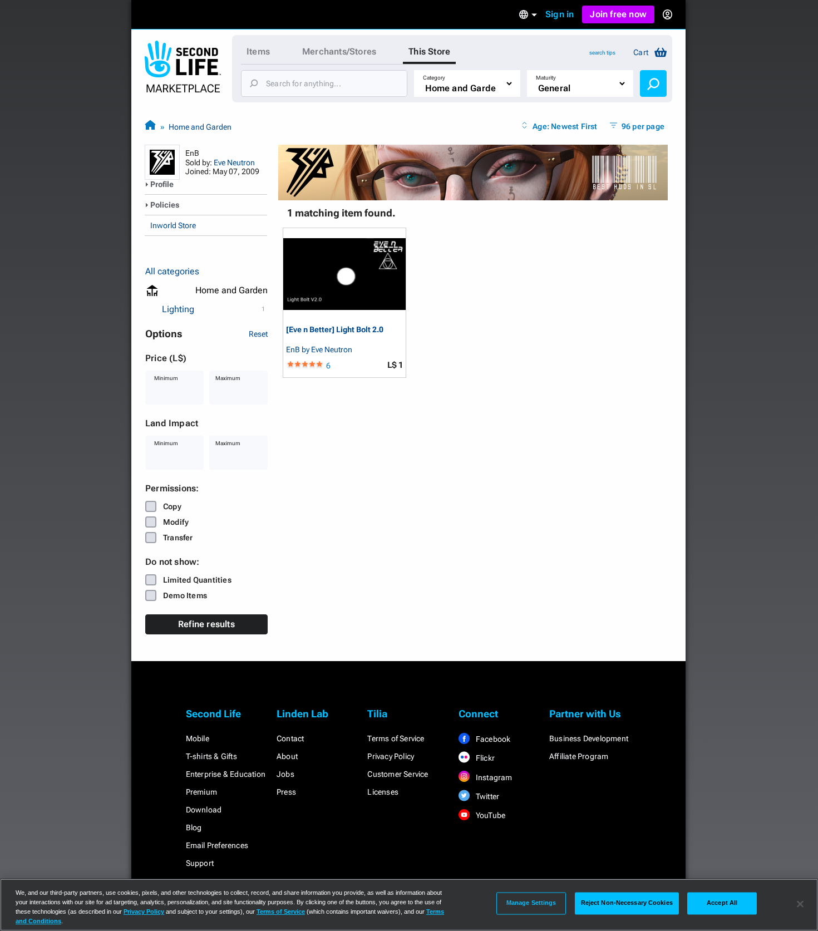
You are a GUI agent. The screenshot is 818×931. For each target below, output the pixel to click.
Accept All (722, 903)
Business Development (588, 738)
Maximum (227, 378)
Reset (258, 333)
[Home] (150, 127)
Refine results (206, 624)
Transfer (178, 537)
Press (286, 791)
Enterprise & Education (225, 774)
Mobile (197, 738)
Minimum (166, 378)
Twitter (487, 796)
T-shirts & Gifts (211, 756)
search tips (602, 53)
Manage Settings (531, 903)
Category (434, 78)
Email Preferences (217, 845)
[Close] (800, 903)
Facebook (492, 739)
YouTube (490, 815)
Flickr (484, 757)
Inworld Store (173, 225)
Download (204, 809)
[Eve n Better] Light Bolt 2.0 (334, 330)
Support (200, 863)
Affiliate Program (578, 756)
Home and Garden (200, 126)
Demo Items (185, 595)
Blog (194, 827)
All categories (172, 271)
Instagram (493, 777)
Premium (201, 791)
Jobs (285, 774)
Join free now (618, 14)
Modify (176, 522)
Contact (290, 738)
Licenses (382, 791)
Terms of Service (395, 738)
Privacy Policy (390, 756)
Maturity (546, 78)
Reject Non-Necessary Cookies (627, 903)
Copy (172, 506)
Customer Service (397, 774)
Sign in (559, 14)
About (287, 756)
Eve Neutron (234, 162)
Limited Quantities (197, 579)
